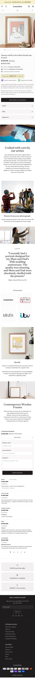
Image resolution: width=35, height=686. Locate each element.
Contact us (8, 649)
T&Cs (6, 656)
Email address (6, 450)
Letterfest (19, 675)
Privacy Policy (8, 659)
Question (5, 458)
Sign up (17, 611)
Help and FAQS (9, 647)
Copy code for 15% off (12, 76)
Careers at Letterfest (10, 627)
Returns (7, 654)
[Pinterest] (22, 616)
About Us (7, 629)
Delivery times (9, 652)
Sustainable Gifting (10, 634)
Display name (6, 443)
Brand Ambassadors (10, 636)
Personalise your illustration (17, 100)
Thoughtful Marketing (10, 638)
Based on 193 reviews (15, 434)
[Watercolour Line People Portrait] (28, 10)
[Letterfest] (17, 6)
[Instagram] (19, 616)
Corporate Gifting (9, 631)
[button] (4, 60)
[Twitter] (13, 616)
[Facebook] (16, 616)
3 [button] (17, 552)
